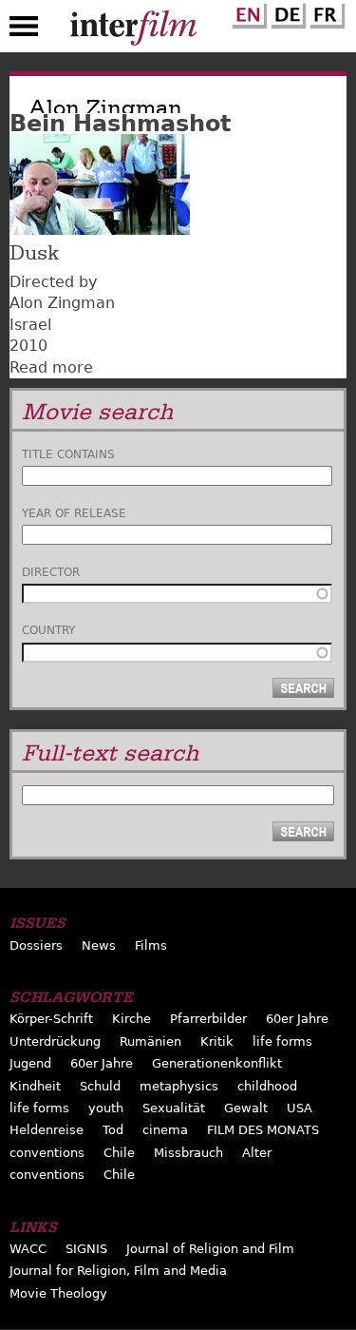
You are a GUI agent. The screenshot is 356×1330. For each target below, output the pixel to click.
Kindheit (35, 1086)
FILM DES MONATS (263, 1130)
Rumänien (150, 1041)
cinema (165, 1130)
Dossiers (36, 945)
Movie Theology (58, 1293)
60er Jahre (297, 1019)
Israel (30, 325)
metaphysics (179, 1086)
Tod (113, 1130)
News (99, 945)
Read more (51, 367)
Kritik (217, 1041)
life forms (282, 1041)
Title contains (68, 454)
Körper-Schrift (51, 1019)
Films (151, 945)
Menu (23, 30)
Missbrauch (188, 1153)
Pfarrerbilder (208, 1019)
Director (51, 572)
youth (105, 1108)
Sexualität (173, 1108)
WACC (28, 1249)
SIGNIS (86, 1249)
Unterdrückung (55, 1041)
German (286, 12)
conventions (46, 1153)
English (247, 12)
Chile (119, 1153)
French (325, 12)
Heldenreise (46, 1130)
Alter (257, 1153)
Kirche (131, 1019)
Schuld (100, 1086)
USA (299, 1108)
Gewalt (246, 1108)
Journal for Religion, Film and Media (118, 1270)
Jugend (30, 1063)
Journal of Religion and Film (210, 1249)
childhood (267, 1086)
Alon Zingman (62, 303)
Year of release (74, 513)
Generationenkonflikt (217, 1063)
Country (48, 630)
